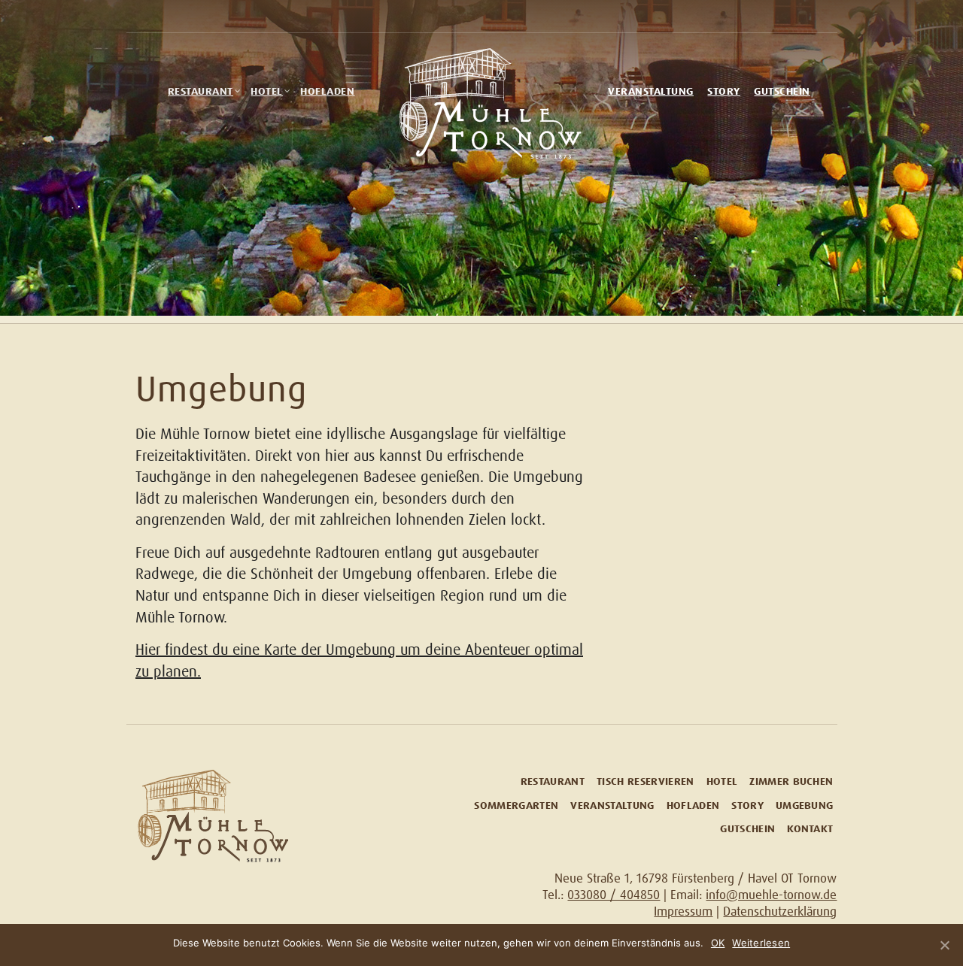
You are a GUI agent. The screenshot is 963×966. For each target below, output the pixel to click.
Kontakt (810, 829)
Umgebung (805, 806)
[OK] (944, 944)
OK (718, 943)
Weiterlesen (761, 943)
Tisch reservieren (645, 782)
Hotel (267, 92)
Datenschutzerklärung (780, 912)
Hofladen (327, 92)
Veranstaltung (651, 92)
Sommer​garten (516, 806)
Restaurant (200, 92)
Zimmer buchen (791, 782)
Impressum (683, 912)
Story (723, 92)
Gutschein (782, 92)
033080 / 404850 (613, 895)
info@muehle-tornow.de (771, 895)
